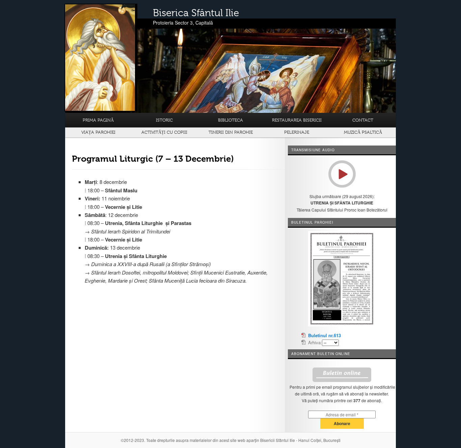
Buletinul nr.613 (324, 335)
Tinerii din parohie (231, 132)
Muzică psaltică (363, 132)
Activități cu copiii (164, 132)
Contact (362, 120)
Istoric (164, 120)
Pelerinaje (296, 132)
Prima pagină (98, 120)
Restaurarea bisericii (297, 120)
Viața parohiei (98, 132)
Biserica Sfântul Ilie (196, 13)
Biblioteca (230, 120)
